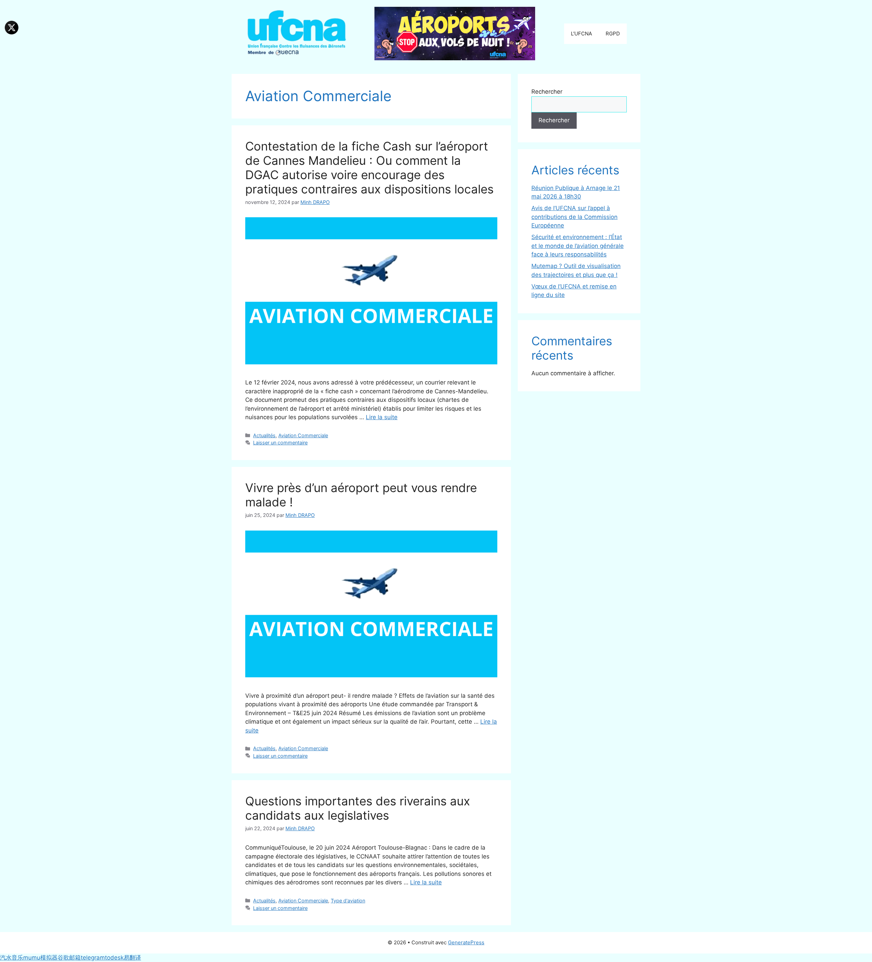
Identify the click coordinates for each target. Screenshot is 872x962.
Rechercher (546, 91)
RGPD (613, 33)
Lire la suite (382, 417)
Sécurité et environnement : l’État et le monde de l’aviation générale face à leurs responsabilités (577, 246)
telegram (93, 957)
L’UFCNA (581, 33)
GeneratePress (466, 942)
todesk (114, 957)
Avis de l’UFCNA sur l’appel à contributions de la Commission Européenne (574, 217)
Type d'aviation (348, 900)
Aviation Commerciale (303, 435)
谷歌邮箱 (69, 957)
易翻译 (132, 957)
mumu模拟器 (40, 957)
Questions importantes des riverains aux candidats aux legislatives (357, 808)
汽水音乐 (11, 957)
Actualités (264, 435)
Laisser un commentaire (280, 442)
